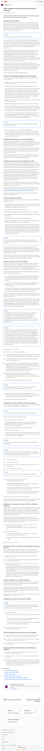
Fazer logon (41, 1)
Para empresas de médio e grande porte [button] (8, 732)
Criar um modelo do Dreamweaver (11, 670)
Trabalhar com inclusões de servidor (12, 672)
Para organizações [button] (5, 734)
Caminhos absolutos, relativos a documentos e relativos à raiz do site (18, 679)
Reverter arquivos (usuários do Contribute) (13, 675)
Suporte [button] (3, 737)
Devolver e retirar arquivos (10, 674)
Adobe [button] (3, 739)
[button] (36, 1)
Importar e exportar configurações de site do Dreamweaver (16, 677)
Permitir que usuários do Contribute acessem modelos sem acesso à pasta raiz (19, 190)
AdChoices (4, 749)
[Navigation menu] (1, 1)
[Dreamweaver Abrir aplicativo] (42, 4)
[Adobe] (5, 1)
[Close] (37, 747)
